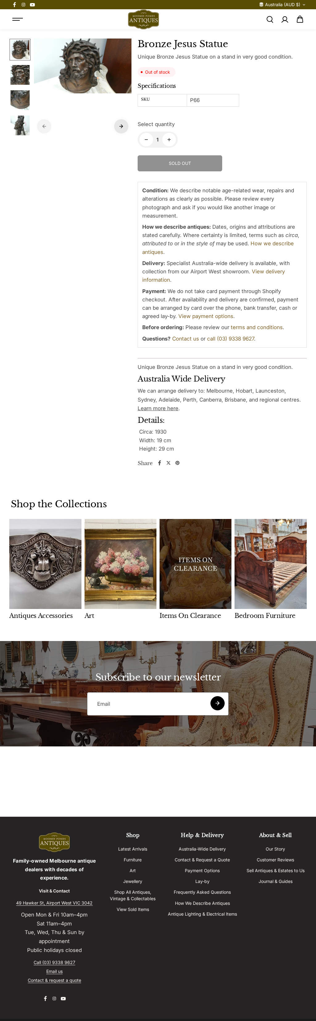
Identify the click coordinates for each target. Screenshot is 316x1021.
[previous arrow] (44, 126)
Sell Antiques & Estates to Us (276, 870)
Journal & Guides (276, 881)
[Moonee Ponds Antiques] (143, 19)
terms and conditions (257, 327)
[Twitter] (168, 463)
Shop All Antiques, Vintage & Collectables (133, 895)
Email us (54, 971)
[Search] (269, 19)
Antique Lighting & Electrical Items (202, 914)
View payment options (205, 316)
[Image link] (54, 842)
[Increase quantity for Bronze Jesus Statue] (169, 139)
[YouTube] (32, 4)
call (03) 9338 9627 (230, 339)
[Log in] (285, 19)
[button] (300, 19)
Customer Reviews (275, 859)
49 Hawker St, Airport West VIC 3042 (54, 902)
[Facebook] (14, 4)
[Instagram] (23, 4)
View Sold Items (133, 909)
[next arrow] (121, 126)
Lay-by (202, 881)
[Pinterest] (177, 463)
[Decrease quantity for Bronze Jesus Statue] (146, 139)
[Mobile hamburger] (17, 19)
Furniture (133, 859)
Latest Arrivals (132, 849)
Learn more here (158, 408)
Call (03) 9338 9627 (54, 962)
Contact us (185, 339)
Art (133, 870)
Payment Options (202, 870)
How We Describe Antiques (202, 903)
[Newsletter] (217, 703)
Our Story (275, 849)
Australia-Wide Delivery (202, 849)
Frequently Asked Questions (202, 892)
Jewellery (132, 881)
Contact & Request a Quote (202, 859)
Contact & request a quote (54, 980)
